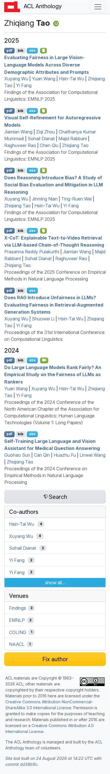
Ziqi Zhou (45, 132)
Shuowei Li (43, 319)
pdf (9, 50)
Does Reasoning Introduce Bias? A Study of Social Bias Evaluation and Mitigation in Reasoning (53, 184)
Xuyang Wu (16, 78)
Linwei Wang (92, 455)
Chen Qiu (49, 145)
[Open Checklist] (43, 50)
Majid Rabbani (72, 138)
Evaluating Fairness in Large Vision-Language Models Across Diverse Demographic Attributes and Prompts (46, 65)
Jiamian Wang (18, 132)
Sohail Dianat (41, 138)
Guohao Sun (17, 455)
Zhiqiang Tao (75, 145)
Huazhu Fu (65, 455)
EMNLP (17, 620)
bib (20, 50)
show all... (55, 582)
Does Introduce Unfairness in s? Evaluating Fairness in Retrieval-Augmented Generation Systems (53, 305)
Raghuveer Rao (20, 145)
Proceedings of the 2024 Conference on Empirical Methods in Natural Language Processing (45, 475)
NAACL (17, 644)
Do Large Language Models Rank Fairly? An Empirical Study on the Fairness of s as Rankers (52, 374)
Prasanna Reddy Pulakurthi (31, 252)
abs (32, 50)
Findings (17, 608)
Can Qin (42, 455)
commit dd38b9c (21, 764)
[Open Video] (44, 360)
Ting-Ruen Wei (76, 199)
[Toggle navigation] (98, 6)
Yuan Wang (43, 78)
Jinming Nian (45, 199)
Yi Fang (24, 85)
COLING (17, 632)
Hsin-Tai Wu (71, 78)
